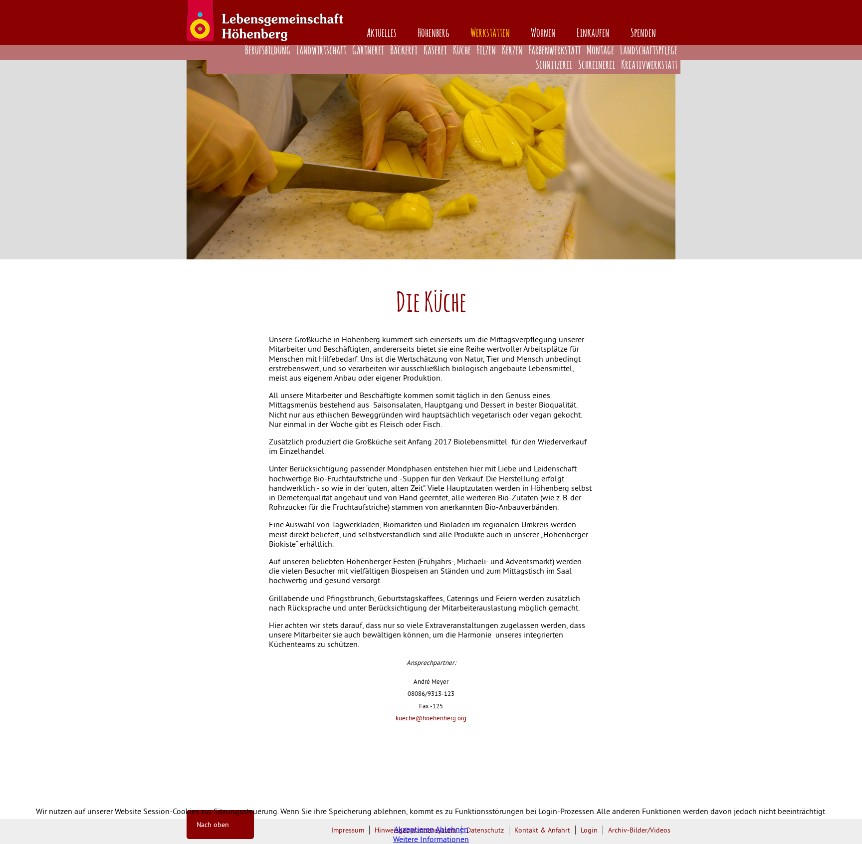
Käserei (435, 51)
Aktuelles (382, 33)
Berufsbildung (267, 51)
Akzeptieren (414, 829)
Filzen (486, 51)
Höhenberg (433, 33)
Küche (462, 51)
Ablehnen (451, 829)
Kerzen (512, 51)
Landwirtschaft (321, 51)
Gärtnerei (368, 51)
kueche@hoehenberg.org (431, 718)
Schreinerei (596, 65)
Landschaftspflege (648, 51)
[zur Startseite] (265, 38)
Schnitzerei (554, 65)
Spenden (643, 33)
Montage (600, 51)
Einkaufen (593, 33)
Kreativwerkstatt (649, 65)
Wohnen (543, 33)
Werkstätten (490, 33)
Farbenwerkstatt (555, 51)
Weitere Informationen (431, 839)
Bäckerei (404, 51)
